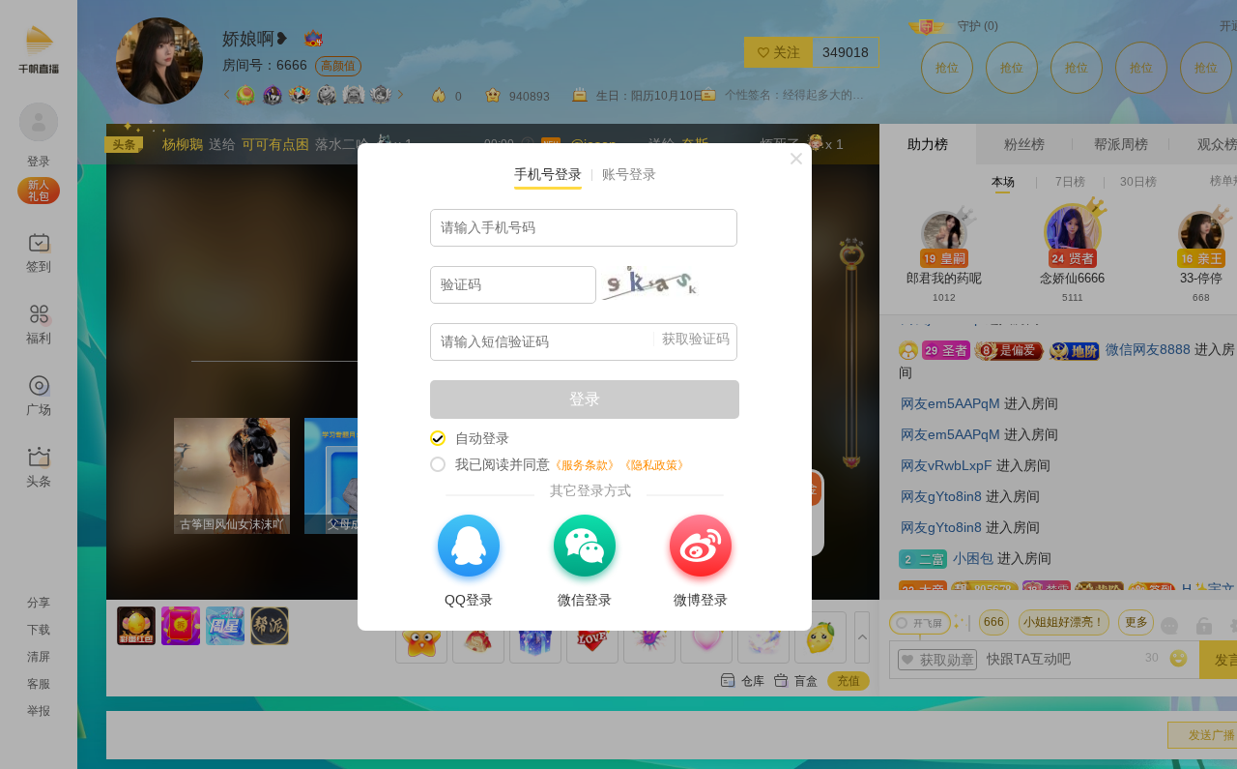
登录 (584, 399)
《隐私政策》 (654, 465)
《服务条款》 (584, 465)
